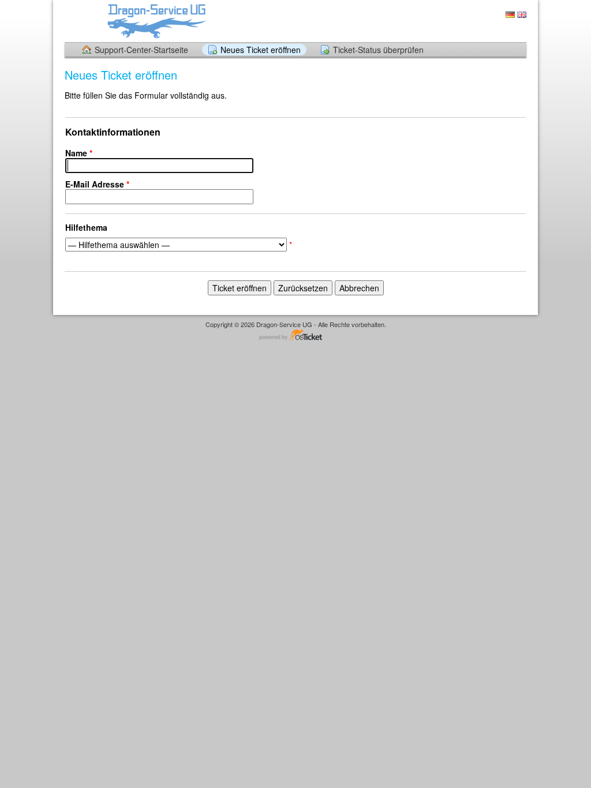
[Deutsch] (510, 15)
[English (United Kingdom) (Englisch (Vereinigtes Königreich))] (521, 15)
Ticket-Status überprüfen (378, 49)
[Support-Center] (156, 20)
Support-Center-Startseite (141, 49)
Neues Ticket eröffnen (260, 49)
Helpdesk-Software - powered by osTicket (295, 335)
